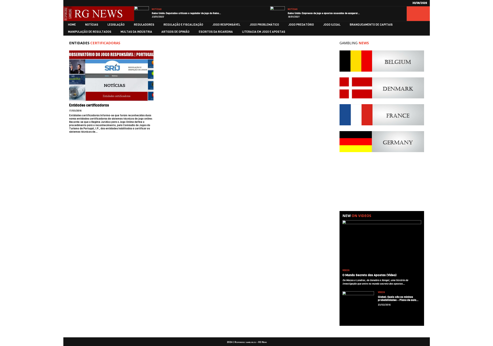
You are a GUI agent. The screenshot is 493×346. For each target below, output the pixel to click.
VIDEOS (346, 270)
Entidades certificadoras (89, 105)
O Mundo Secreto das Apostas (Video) (369, 275)
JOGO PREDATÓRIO (301, 24)
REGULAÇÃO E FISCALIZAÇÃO (183, 24)
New (356, 215)
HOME (72, 24)
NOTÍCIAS (157, 9)
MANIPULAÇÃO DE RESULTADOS (89, 31)
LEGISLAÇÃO (116, 24)
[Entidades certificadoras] (111, 75)
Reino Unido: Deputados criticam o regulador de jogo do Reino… (186, 13)
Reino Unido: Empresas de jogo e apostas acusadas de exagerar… (324, 13)
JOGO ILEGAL (331, 24)
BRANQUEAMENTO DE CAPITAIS (371, 24)
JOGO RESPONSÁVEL (226, 24)
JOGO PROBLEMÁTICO (264, 24)
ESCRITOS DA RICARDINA (216, 31)
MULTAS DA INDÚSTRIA (136, 31)
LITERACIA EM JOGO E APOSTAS (263, 31)
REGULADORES (144, 24)
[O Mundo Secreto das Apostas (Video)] (381, 243)
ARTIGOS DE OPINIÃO (175, 31)
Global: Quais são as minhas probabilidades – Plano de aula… (398, 298)
